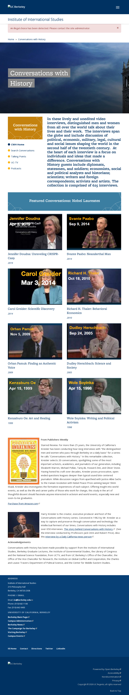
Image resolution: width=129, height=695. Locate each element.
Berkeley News (16, 624)
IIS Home (12, 648)
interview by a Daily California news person (69, 536)
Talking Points (18, 156)
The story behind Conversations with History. (89, 529)
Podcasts (16, 168)
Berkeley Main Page (19, 617)
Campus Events (16, 636)
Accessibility (114, 673)
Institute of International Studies (35, 19)
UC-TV (14, 162)
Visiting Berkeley (17, 632)
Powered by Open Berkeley (107, 669)
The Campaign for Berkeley (22, 628)
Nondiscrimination (111, 676)
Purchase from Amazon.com (24, 503)
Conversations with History (31, 39)
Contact (24, 648)
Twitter (49, 648)
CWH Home (17, 144)
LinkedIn (60, 648)
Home (11, 39)
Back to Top (115, 690)
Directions (36, 648)
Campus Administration (21, 621)
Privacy (116, 680)
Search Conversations (22, 150)
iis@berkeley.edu (23, 600)
